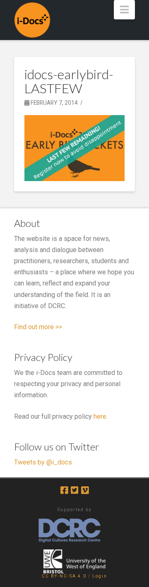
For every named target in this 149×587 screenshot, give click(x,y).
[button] (124, 9)
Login (99, 576)
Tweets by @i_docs (43, 462)
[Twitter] (74, 490)
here (100, 416)
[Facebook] (64, 490)
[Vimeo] (85, 490)
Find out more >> (38, 327)
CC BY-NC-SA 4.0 (64, 576)
